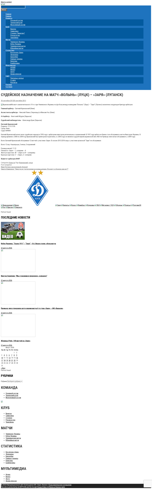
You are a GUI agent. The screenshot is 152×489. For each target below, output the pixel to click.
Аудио (8, 474)
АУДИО (12, 67)
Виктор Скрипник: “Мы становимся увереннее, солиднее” (24, 276)
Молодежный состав (17, 25)
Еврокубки (14, 57)
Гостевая (9, 87)
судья (30, 163)
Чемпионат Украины (17, 42)
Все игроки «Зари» (16, 52)
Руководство (15, 35)
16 (17, 358)
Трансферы (14, 38)
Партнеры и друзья (17, 78)
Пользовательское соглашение (60, 485)
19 (7, 360)
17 (2, 360)
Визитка (13, 29)
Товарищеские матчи (18, 46)
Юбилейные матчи (16, 48)
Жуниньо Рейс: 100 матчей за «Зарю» (15, 341)
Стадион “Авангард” (17, 33)
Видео (8, 477)
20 (9, 360)
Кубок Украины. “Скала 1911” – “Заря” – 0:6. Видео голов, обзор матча (28, 244)
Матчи (8, 40)
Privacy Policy (42, 487)
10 (2, 358)
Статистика (10, 50)
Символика (14, 31)
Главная (8, 14)
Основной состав (16, 20)
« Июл (3, 368)
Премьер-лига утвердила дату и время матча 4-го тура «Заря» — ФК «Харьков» (32, 308)
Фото (8, 479)
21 (12, 360)
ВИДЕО (12, 70)
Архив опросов (15, 74)
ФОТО (12, 72)
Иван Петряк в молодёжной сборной (14, 167)
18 (4, 360)
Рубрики (4, 381)
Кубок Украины (15, 44)
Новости (12, 163)
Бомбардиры (15, 63)
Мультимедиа (11, 65)
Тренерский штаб (16, 23)
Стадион (9, 418)
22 (14, 360)
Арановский (23, 163)
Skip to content (6, 2)
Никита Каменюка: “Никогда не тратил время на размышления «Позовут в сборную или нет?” (34, 169)
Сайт (7, 76)
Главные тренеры (16, 59)
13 (9, 358)
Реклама (9, 85)
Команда (9, 18)
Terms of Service (55, 487)
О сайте (13, 80)
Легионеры (14, 55)
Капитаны (13, 61)
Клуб (7, 27)
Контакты (13, 82)
